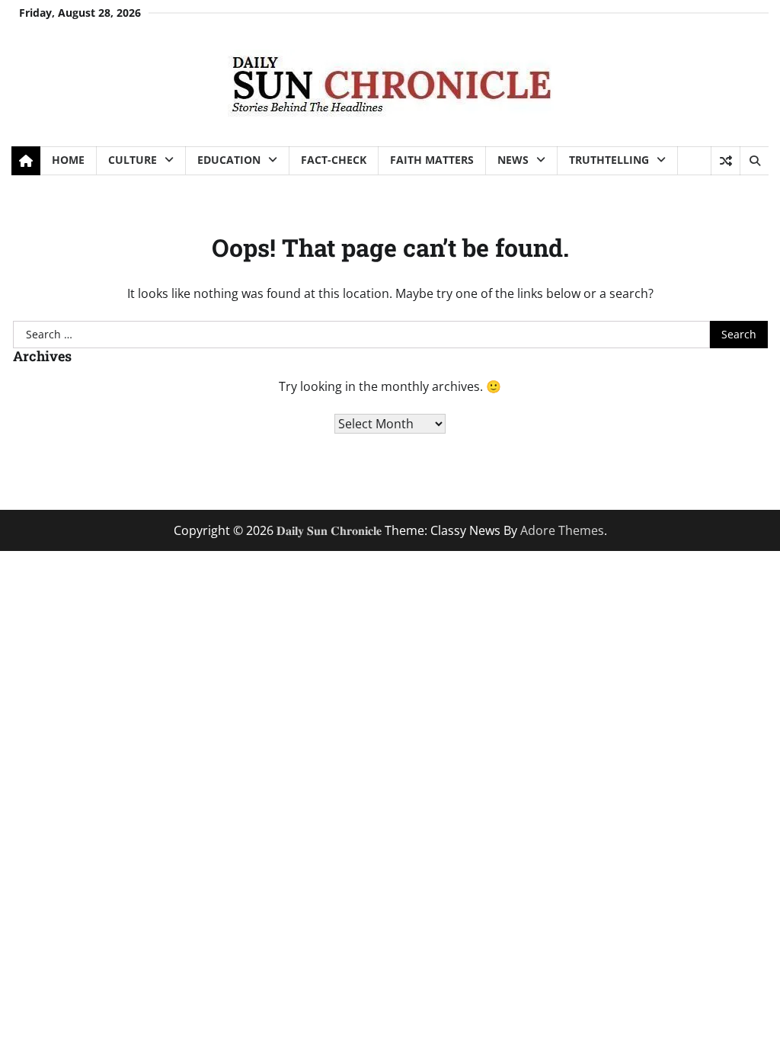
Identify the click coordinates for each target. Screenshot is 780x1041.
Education (229, 159)
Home (68, 159)
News (513, 159)
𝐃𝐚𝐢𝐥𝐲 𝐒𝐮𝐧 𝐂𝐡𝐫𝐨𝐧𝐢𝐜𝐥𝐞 (329, 530)
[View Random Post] (725, 160)
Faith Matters (432, 159)
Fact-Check (333, 159)
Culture (132, 159)
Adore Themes (562, 530)
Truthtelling (609, 159)
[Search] (754, 160)
